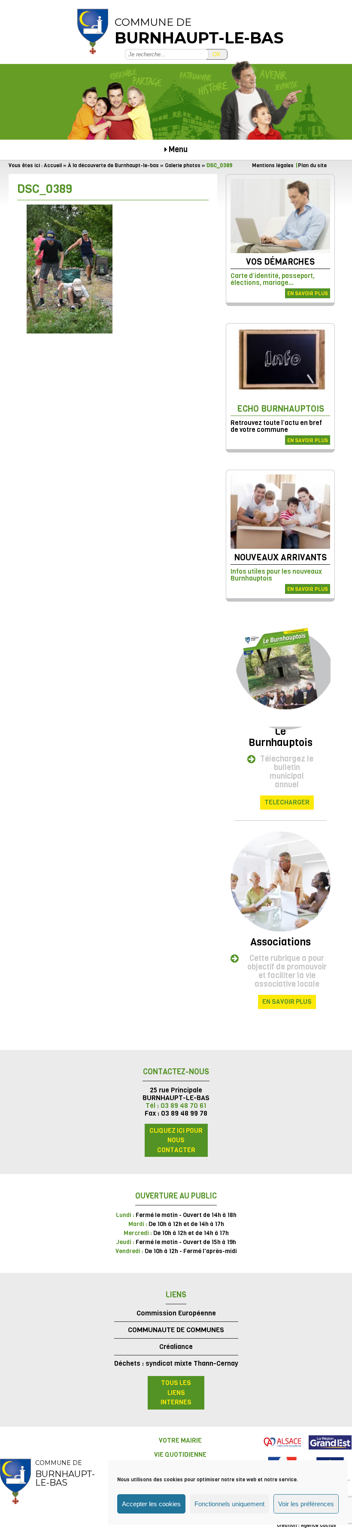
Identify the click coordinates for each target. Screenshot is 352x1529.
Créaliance (176, 1346)
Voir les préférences (306, 1504)
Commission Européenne (176, 1313)
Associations (280, 942)
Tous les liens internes (176, 1393)
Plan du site (312, 165)
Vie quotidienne (180, 1454)
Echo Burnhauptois (280, 409)
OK (216, 54)
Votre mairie (180, 1440)
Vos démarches (280, 262)
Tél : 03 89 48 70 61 (176, 1105)
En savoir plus (307, 293)
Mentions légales (273, 165)
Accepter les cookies (151, 1504)
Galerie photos (182, 165)
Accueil (53, 165)
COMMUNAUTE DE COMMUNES (176, 1329)
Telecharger (287, 802)
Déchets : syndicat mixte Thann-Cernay (176, 1363)
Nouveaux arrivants (280, 557)
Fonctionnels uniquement (229, 1504)
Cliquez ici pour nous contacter (176, 1140)
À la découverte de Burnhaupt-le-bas (113, 165)
